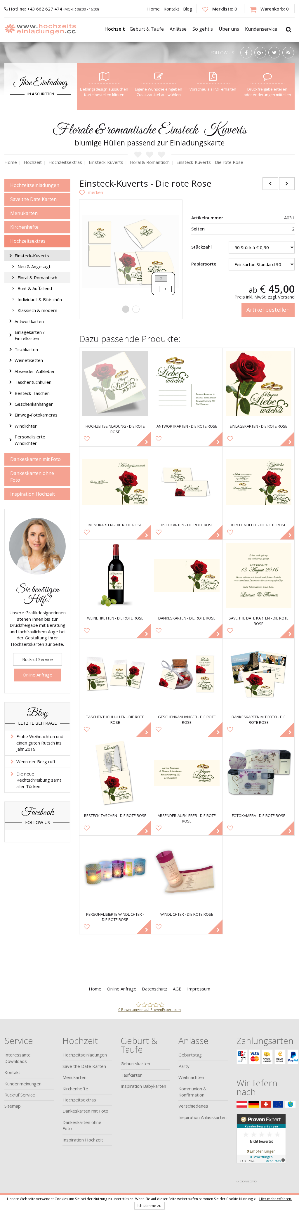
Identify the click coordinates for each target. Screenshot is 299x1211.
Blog (187, 9)
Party (184, 1066)
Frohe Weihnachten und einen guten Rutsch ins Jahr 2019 (39, 742)
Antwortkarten (29, 321)
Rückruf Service (37, 659)
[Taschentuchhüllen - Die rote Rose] (115, 674)
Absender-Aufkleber (35, 371)
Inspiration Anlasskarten (202, 1117)
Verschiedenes (193, 1106)
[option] (130, 251)
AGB (177, 989)
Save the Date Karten (33, 199)
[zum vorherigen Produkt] (270, 183)
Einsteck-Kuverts (32, 255)
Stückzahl (201, 247)
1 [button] (125, 309)
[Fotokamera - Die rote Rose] (258, 773)
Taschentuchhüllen (33, 382)
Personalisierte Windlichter (30, 440)
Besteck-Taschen (32, 393)
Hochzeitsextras (28, 241)
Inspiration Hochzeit (32, 494)
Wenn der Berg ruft (35, 761)
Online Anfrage (37, 675)
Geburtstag (190, 1055)
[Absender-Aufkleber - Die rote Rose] (187, 773)
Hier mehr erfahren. (275, 1198)
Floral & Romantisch (37, 277)
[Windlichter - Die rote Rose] (187, 871)
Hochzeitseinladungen (34, 185)
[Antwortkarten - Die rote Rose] (187, 384)
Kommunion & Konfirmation (192, 1092)
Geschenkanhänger (34, 404)
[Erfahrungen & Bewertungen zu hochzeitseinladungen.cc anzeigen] (261, 1145)
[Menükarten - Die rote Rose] (115, 482)
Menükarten (24, 213)
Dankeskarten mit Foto (35, 459)
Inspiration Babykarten (143, 1086)
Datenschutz (154, 989)
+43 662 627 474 (36, 9)
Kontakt (171, 9)
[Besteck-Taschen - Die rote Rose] (115, 773)
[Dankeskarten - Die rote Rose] (187, 575)
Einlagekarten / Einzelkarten (30, 335)
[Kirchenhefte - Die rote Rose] (258, 482)
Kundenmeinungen (22, 1084)
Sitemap (12, 1106)
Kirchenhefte (24, 227)
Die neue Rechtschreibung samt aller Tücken (38, 780)
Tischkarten (26, 349)
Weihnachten (191, 1077)
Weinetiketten (29, 360)
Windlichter (26, 426)
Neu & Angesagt (34, 266)
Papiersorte (203, 264)
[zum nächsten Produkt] (287, 183)
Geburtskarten (135, 1063)
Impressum (198, 989)
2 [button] (136, 309)
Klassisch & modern (37, 310)
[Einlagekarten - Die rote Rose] (258, 384)
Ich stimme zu (149, 1205)
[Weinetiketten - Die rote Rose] (115, 575)
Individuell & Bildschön (40, 299)
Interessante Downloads (17, 1058)
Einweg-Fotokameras (36, 415)
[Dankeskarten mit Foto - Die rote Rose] (258, 674)
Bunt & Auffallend (35, 288)
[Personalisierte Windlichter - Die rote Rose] (115, 871)
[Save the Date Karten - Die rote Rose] (258, 575)
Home (153, 9)
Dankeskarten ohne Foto (32, 476)
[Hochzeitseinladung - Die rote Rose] (115, 384)
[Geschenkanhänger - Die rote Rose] (187, 674)
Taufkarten (131, 1075)
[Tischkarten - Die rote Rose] (187, 482)
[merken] (91, 192)
